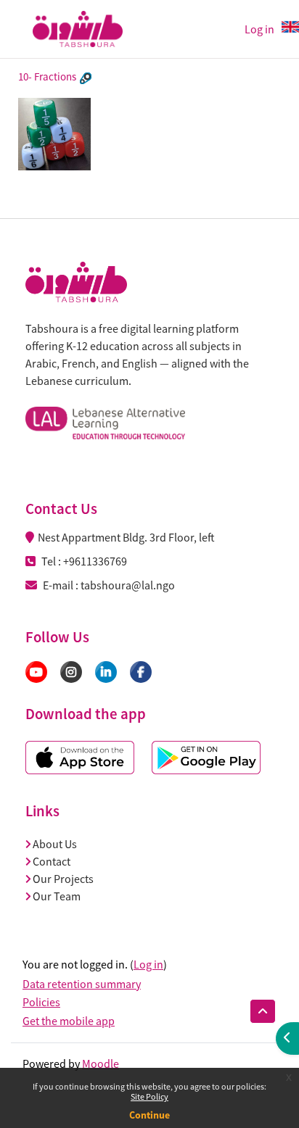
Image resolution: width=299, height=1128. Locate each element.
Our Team (57, 896)
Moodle (100, 1063)
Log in (148, 964)
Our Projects (63, 878)
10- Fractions (47, 76)
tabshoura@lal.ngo (128, 585)
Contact (51, 861)
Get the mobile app (68, 1020)
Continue (149, 1114)
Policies (41, 1002)
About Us (55, 844)
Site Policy (149, 1096)
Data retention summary (81, 983)
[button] (263, 1011)
